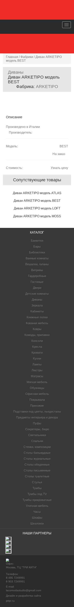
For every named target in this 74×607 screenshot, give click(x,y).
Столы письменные (37, 470)
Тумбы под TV (37, 494)
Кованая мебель (37, 323)
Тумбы (37, 488)
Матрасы (37, 376)
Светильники (37, 435)
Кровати (37, 352)
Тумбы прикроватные (37, 500)
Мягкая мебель (37, 382)
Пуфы (37, 423)
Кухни (37, 358)
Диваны (15, 72)
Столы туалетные (37, 476)
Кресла (37, 346)
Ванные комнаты (37, 258)
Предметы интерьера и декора (37, 417)
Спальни (37, 441)
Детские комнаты (37, 293)
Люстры (37, 370)
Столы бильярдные (37, 452)
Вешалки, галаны (37, 264)
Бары (37, 246)
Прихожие (37, 405)
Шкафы (37, 517)
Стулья (37, 482)
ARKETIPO (47, 86)
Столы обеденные (37, 464)
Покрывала (37, 399)
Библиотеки (37, 252)
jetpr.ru (10, 600)
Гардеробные (37, 276)
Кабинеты (37, 311)
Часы (37, 511)
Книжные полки (37, 317)
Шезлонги (37, 523)
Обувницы (37, 388)
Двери (37, 287)
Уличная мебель (37, 505)
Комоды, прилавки (37, 335)
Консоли (37, 340)
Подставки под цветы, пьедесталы (37, 411)
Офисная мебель (37, 393)
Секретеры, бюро (37, 429)
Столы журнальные (37, 458)
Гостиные (37, 281)
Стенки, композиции (37, 446)
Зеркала (37, 305)
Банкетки (37, 240)
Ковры (37, 329)
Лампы (37, 364)
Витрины (37, 270)
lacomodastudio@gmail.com (23, 590)
